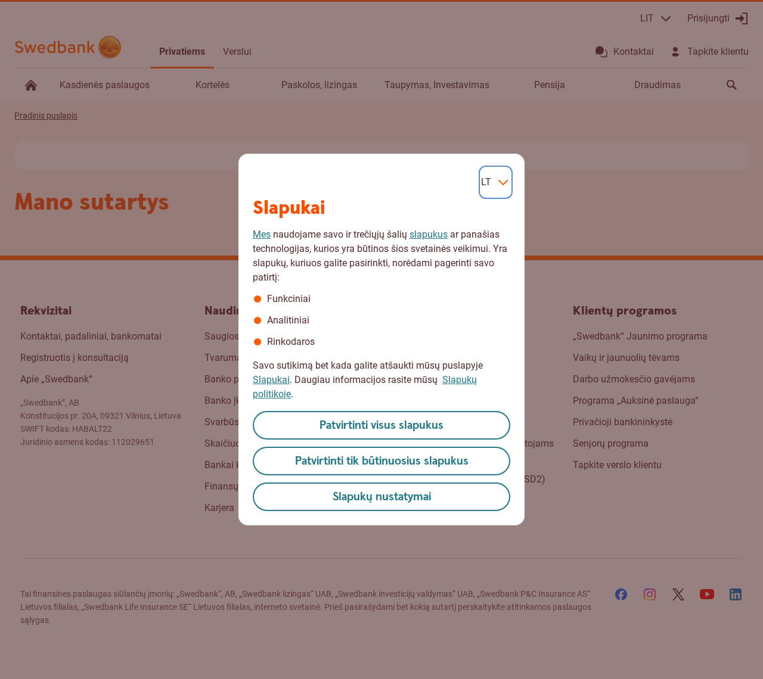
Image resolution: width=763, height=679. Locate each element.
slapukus (429, 234)
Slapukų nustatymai (382, 497)
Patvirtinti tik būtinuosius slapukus (382, 461)
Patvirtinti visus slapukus (381, 425)
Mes (262, 234)
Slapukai (271, 379)
